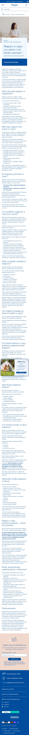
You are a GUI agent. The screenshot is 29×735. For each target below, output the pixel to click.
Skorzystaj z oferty (21, 372)
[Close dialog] (27, 360)
